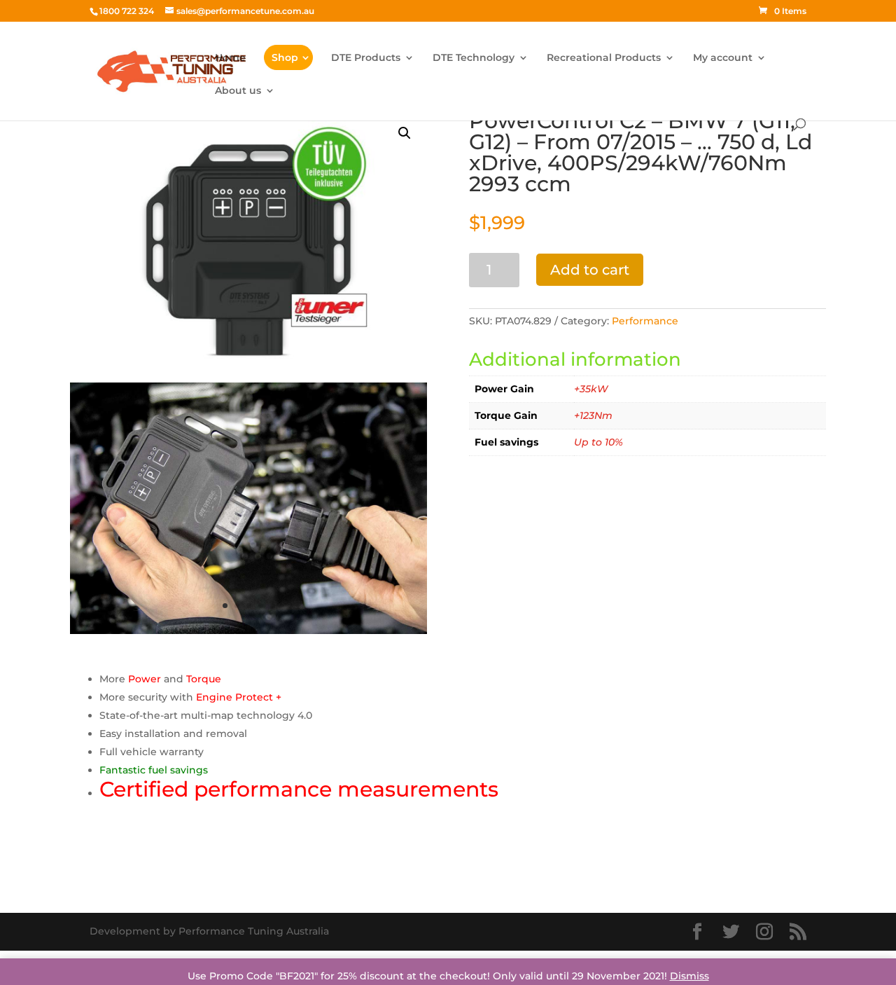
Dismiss (689, 976)
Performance (645, 321)
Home (230, 58)
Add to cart (589, 269)
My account (722, 58)
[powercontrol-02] (248, 630)
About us (238, 91)
